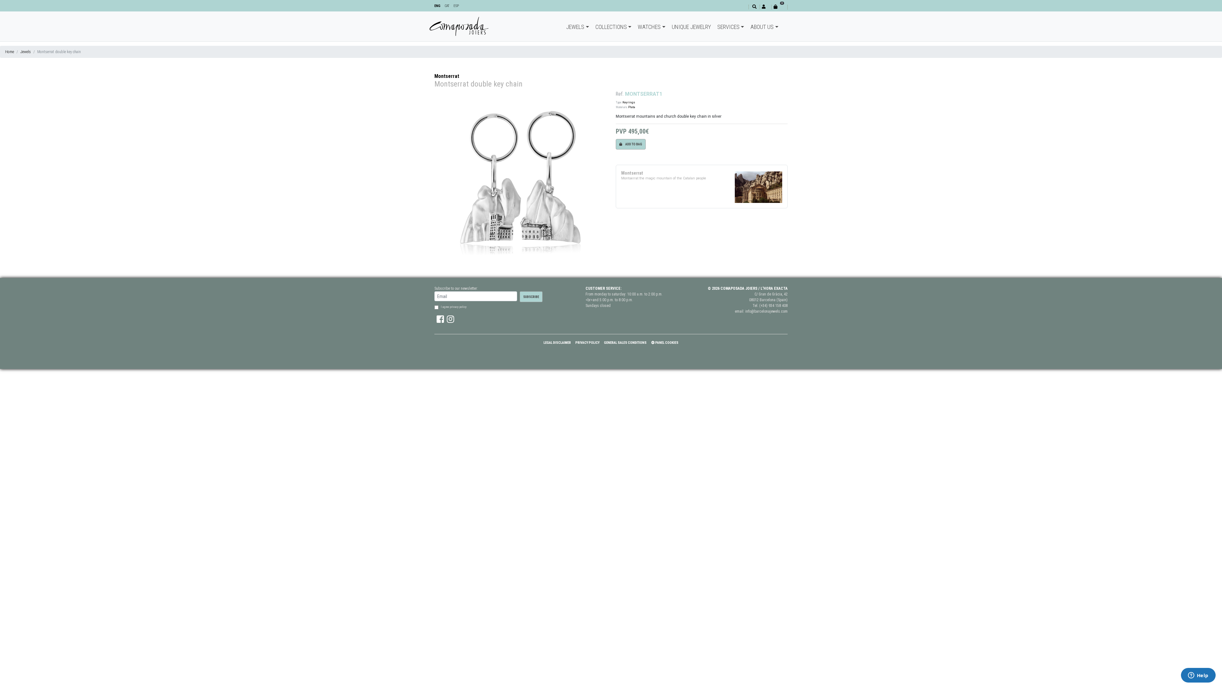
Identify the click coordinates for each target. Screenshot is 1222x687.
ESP (456, 6)
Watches (649, 27)
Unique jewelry (691, 27)
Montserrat (446, 76)
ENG (437, 6)
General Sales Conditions (625, 343)
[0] (779, 6)
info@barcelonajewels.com (766, 311)
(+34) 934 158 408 (773, 305)
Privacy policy (587, 343)
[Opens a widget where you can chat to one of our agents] (1198, 676)
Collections (611, 27)
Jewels (575, 27)
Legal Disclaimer (557, 343)
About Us (762, 27)
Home (9, 52)
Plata (631, 107)
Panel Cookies (666, 343)
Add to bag (633, 144)
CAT (447, 6)
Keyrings (628, 102)
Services (728, 27)
